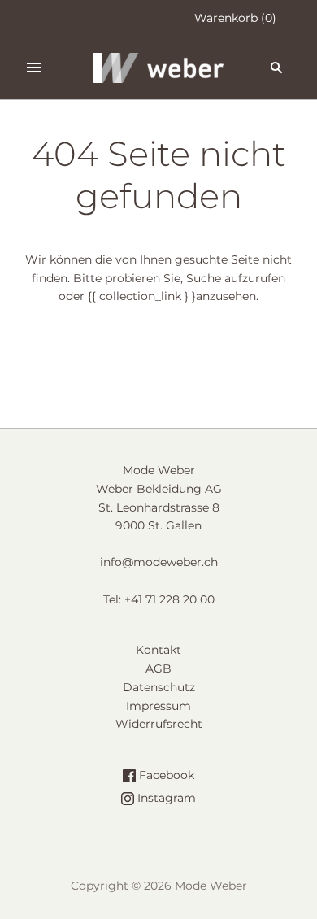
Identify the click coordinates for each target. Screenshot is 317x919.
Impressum (158, 706)
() (235, 18)
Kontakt (158, 649)
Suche (203, 278)
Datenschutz (159, 687)
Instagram (165, 798)
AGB (158, 668)
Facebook (165, 775)
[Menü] (34, 67)
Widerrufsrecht (158, 723)
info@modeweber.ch (159, 562)
